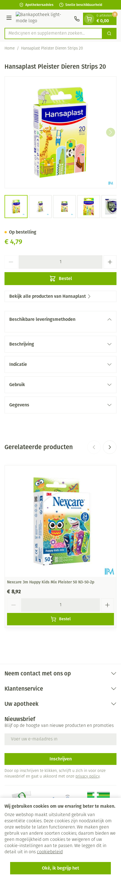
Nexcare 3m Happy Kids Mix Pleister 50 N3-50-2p (50, 582)
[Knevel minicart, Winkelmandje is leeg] (89, 19)
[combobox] (53, 33)
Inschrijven (61, 759)
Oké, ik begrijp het (60, 868)
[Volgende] (110, 132)
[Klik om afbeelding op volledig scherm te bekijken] (60, 132)
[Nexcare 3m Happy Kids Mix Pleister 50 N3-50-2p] (60, 521)
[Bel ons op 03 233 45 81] (77, 19)
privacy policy (87, 776)
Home (10, 48)
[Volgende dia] (109, 447)
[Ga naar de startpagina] (44, 19)
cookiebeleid (50, 852)
